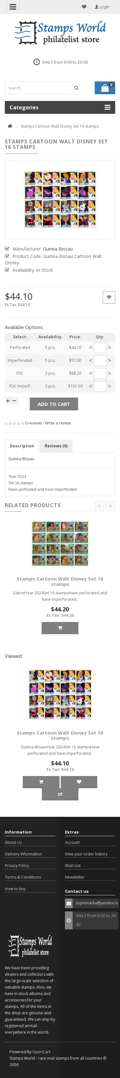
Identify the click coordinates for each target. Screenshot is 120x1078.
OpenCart (41, 1052)
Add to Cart (54, 404)
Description (22, 446)
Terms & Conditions (23, 877)
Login (104, 7)
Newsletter (74, 877)
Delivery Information (23, 854)
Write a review (58, 423)
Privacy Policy (17, 865)
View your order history (86, 854)
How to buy (15, 888)
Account (72, 842)
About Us (13, 842)
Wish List (73, 865)
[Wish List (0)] (84, 6)
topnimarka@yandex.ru (97, 903)
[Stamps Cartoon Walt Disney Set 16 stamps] (60, 200)
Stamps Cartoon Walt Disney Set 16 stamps (60, 581)
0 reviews (33, 423)
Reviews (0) (56, 446)
